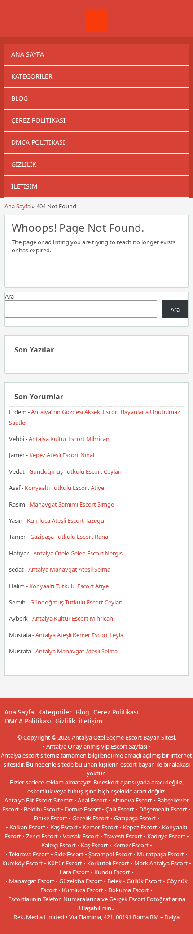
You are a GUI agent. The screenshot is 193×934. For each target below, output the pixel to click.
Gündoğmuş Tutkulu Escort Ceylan (75, 471)
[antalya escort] (96, 29)
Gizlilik (23, 164)
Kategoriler (32, 76)
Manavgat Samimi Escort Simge (72, 504)
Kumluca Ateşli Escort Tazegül (66, 520)
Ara (9, 296)
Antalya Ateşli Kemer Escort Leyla (79, 635)
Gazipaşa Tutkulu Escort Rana (69, 537)
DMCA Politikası (38, 142)
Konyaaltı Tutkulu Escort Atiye (64, 488)
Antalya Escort (68, 926)
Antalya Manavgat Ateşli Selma (69, 569)
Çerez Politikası (38, 120)
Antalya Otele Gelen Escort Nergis (78, 553)
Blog (19, 98)
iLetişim (24, 186)
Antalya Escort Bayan (116, 926)
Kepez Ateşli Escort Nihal (61, 455)
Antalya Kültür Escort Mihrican (69, 439)
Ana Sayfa (27, 54)
